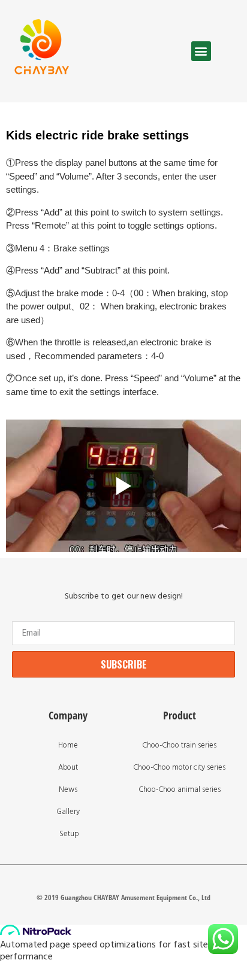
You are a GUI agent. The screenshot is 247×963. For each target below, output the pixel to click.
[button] (201, 51)
